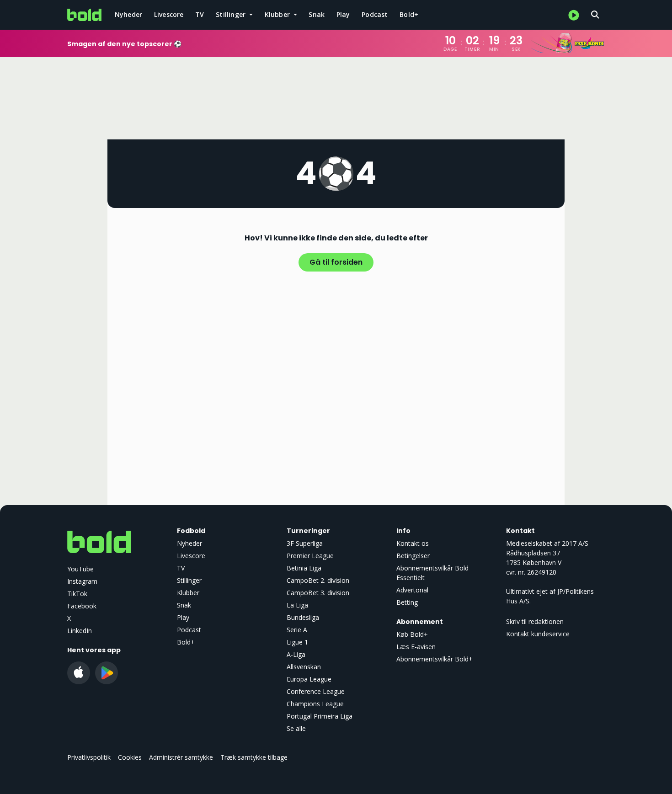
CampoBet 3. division (318, 592)
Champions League (315, 703)
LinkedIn (79, 630)
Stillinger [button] (231, 14)
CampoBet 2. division (318, 580)
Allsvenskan (304, 666)
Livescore (169, 14)
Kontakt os (412, 543)
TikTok (77, 593)
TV (199, 14)
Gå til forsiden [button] (336, 262)
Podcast (375, 14)
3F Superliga (305, 543)
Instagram (82, 581)
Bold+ (409, 14)
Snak (317, 14)
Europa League (309, 679)
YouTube (80, 569)
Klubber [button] (278, 14)
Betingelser (413, 555)
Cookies (130, 757)
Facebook (81, 606)
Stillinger (189, 580)
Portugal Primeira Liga (319, 716)
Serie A (297, 629)
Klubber (188, 592)
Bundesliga (303, 617)
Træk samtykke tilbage (254, 757)
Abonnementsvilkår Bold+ (434, 659)
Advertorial (412, 590)
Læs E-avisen (416, 646)
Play (343, 14)
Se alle (296, 728)
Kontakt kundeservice (538, 633)
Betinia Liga (304, 568)
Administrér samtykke (181, 757)
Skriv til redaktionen (535, 621)
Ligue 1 (297, 642)
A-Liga (296, 654)
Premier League (310, 555)
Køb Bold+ (412, 634)
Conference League (316, 691)
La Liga (297, 605)
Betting (407, 602)
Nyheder (128, 14)
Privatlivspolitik (89, 757)
